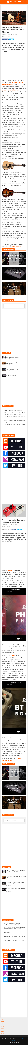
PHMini (10, 570)
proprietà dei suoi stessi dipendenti (13, 83)
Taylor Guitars (16, 246)
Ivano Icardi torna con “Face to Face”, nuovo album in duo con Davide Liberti (14, 257)
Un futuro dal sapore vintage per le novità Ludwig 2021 (2, 1026)
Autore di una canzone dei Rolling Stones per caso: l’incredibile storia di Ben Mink (14, 287)
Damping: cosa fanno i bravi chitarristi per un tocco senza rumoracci (14, 413)
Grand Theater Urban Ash (10, 90)
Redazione (14, 34)
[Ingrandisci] (24, 162)
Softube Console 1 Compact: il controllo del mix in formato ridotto (14, 272)
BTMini (13, 656)
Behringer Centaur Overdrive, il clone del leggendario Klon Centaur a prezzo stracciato (14, 421)
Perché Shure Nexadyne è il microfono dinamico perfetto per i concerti (13, 409)
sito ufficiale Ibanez (11, 759)
